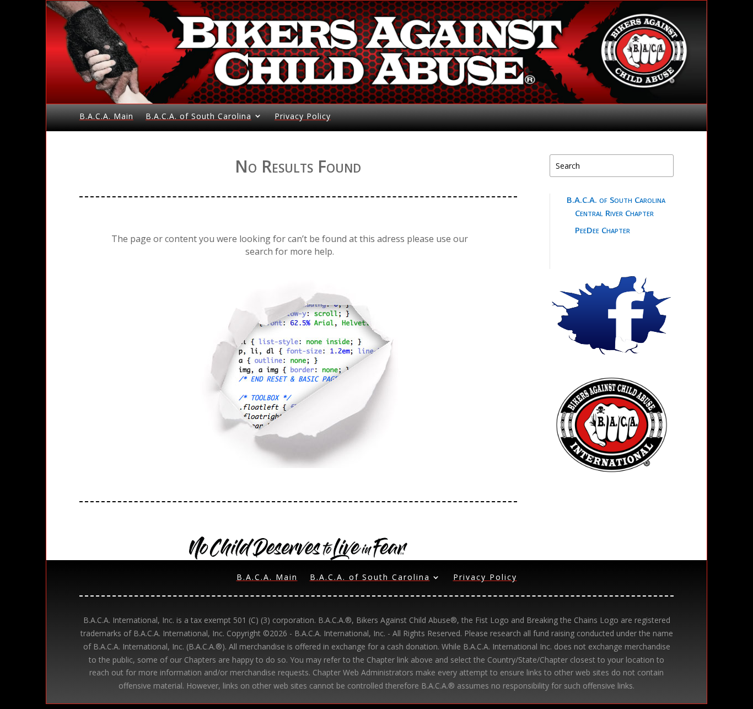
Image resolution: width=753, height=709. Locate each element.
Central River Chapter (614, 212)
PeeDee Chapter (602, 229)
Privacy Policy (303, 116)
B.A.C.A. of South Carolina (198, 116)
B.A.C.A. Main (106, 116)
